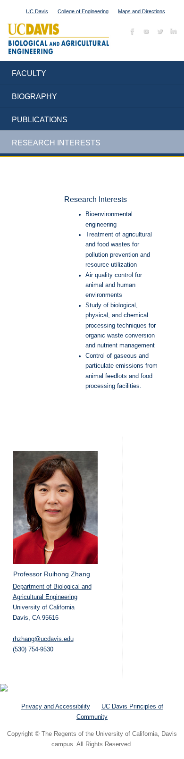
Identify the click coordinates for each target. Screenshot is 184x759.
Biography (34, 97)
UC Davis (37, 11)
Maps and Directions (141, 11)
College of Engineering (83, 11)
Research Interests (56, 143)
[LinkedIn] (172, 32)
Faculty (29, 73)
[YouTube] (145, 32)
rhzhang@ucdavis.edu (43, 638)
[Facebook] (131, 32)
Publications (39, 120)
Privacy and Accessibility (55, 706)
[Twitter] (159, 32)
